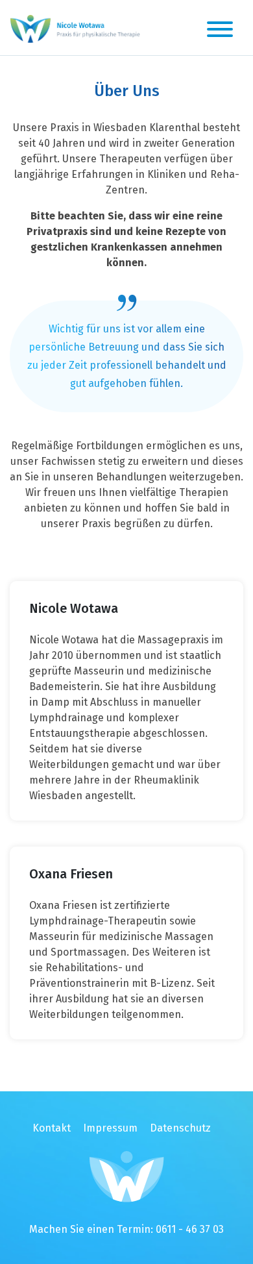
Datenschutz (180, 1128)
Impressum (110, 1128)
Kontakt (51, 1128)
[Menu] (220, 31)
